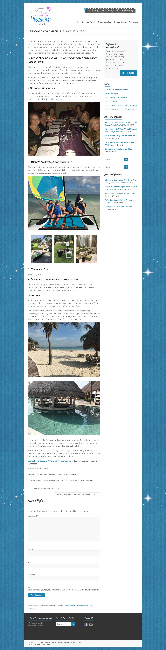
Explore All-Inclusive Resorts (116, 97)
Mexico (73, 474)
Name (31, 549)
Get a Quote (133, 22)
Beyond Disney (120, 22)
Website (31, 574)
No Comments (88, 480)
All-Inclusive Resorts (71, 480)
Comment (33, 516)
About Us (80, 22)
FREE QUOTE (128, 72)
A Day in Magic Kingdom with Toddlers (120, 136)
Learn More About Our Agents (116, 89)
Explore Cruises (111, 101)
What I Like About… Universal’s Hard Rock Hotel (77, 494)
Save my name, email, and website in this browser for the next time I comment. (64, 589)
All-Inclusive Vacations (46, 474)
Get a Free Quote (111, 93)
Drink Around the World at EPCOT (45, 488)
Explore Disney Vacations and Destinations (121, 105)
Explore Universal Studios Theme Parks (120, 109)
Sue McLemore (41, 468)
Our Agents (90, 22)
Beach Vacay (63, 474)
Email (31, 562)
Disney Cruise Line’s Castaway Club (118, 149)
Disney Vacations (104, 22)
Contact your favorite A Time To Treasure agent (50, 461)
